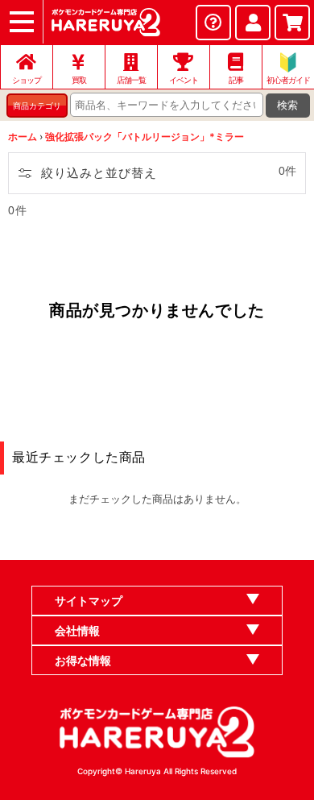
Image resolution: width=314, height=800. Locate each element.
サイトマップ (88, 600)
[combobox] (166, 105)
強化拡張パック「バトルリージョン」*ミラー (144, 137)
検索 (287, 105)
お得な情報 (83, 660)
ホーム (22, 137)
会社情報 (77, 630)
